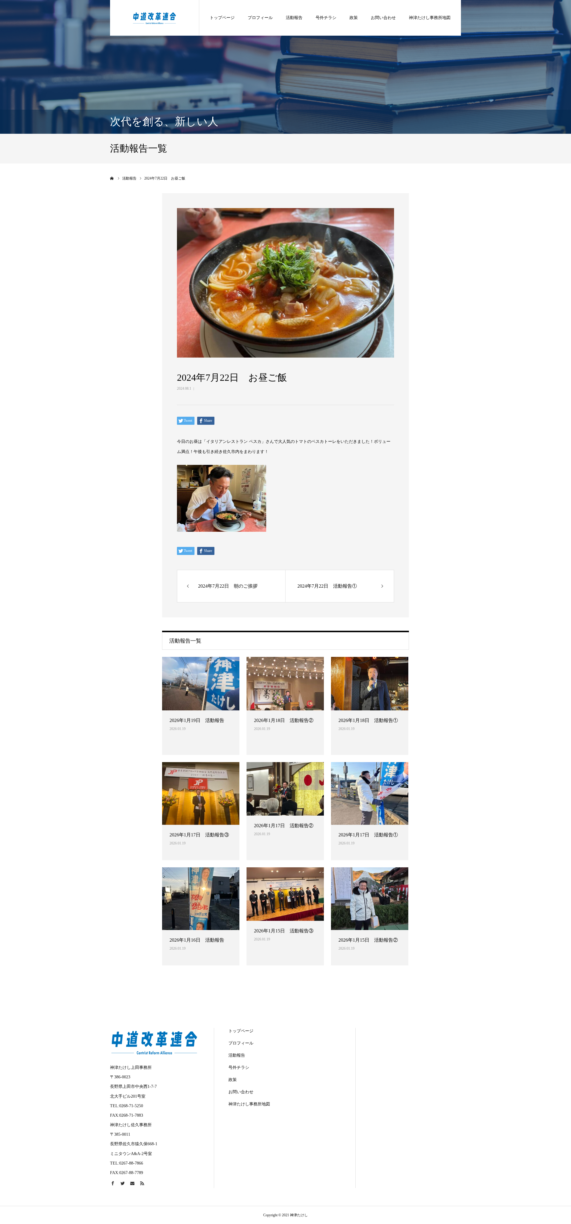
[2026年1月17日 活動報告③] (200, 793)
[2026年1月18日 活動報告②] (285, 683)
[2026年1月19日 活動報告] (200, 683)
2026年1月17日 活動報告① (368, 834)
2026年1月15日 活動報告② (368, 940)
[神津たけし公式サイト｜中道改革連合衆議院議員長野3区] (154, 17)
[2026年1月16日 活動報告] (200, 898)
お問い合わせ (383, 17)
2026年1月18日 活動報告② (283, 720)
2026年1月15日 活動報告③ (283, 930)
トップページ (222, 17)
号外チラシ (326, 17)
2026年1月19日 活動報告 (197, 720)
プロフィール (260, 17)
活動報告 (294, 17)
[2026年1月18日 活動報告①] (369, 683)
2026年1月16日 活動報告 (197, 940)
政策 (353, 17)
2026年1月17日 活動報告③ (199, 834)
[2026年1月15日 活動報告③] (285, 894)
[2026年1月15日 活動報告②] (369, 898)
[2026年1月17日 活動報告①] (369, 793)
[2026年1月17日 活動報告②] (285, 789)
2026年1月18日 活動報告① (368, 720)
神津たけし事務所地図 (430, 17)
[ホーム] (112, 178)
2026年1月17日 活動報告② (283, 825)
